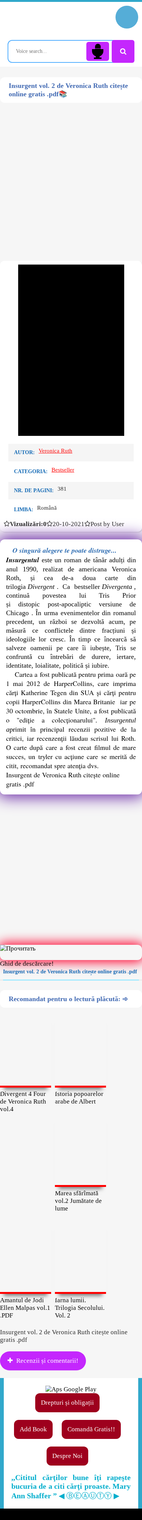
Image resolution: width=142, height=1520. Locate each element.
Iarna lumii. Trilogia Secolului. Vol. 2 (80, 1308)
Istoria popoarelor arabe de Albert (79, 1097)
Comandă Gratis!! (91, 1429)
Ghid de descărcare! (27, 963)
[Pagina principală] (40, 21)
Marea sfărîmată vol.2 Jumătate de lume (78, 1201)
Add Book (33, 1429)
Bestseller (62, 470)
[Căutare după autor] (123, 51)
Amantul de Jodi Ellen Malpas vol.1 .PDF (25, 1308)
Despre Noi (67, 1455)
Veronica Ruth (55, 451)
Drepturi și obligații (67, 1402)
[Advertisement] (71, 174)
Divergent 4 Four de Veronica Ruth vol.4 (23, 1101)
